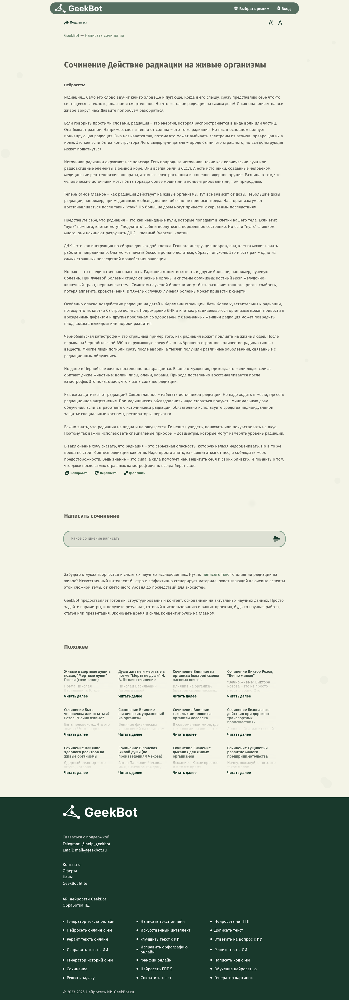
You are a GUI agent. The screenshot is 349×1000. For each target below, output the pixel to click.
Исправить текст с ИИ (87, 949)
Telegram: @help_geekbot (86, 844)
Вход (286, 8)
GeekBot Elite (75, 883)
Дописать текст (228, 930)
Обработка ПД (76, 905)
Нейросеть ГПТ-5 (156, 969)
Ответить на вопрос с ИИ (238, 939)
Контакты (71, 864)
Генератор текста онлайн (90, 921)
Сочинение (77, 969)
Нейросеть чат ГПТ (232, 921)
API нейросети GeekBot (84, 899)
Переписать (108, 473)
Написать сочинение (104, 35)
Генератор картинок (233, 978)
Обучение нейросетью (235, 969)
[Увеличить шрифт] (270, 22)
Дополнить (137, 473)
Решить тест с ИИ (230, 949)
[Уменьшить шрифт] (280, 22)
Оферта (70, 871)
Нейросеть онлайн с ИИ (89, 930)
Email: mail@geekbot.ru (85, 850)
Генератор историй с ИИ (90, 960)
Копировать (79, 473)
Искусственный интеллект (165, 930)
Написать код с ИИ (232, 960)
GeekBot (71, 35)
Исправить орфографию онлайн (164, 949)
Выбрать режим (254, 8)
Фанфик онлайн (156, 960)
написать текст (217, 574)
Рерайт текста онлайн (87, 939)
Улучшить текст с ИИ (160, 939)
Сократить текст (156, 978)
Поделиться (78, 22)
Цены (68, 877)
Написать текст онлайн (163, 921)
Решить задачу (80, 978)
